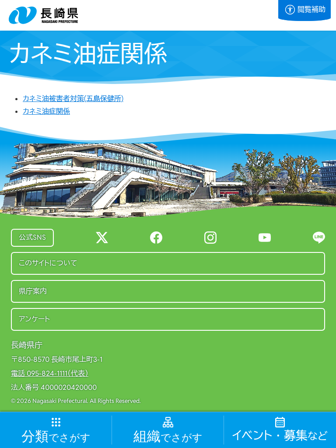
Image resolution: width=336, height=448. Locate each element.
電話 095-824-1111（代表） (49, 373)
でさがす (56, 437)
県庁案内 (33, 291)
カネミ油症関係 (46, 111)
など (280, 436)
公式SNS (32, 237)
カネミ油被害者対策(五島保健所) (73, 98)
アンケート (34, 319)
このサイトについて (48, 263)
